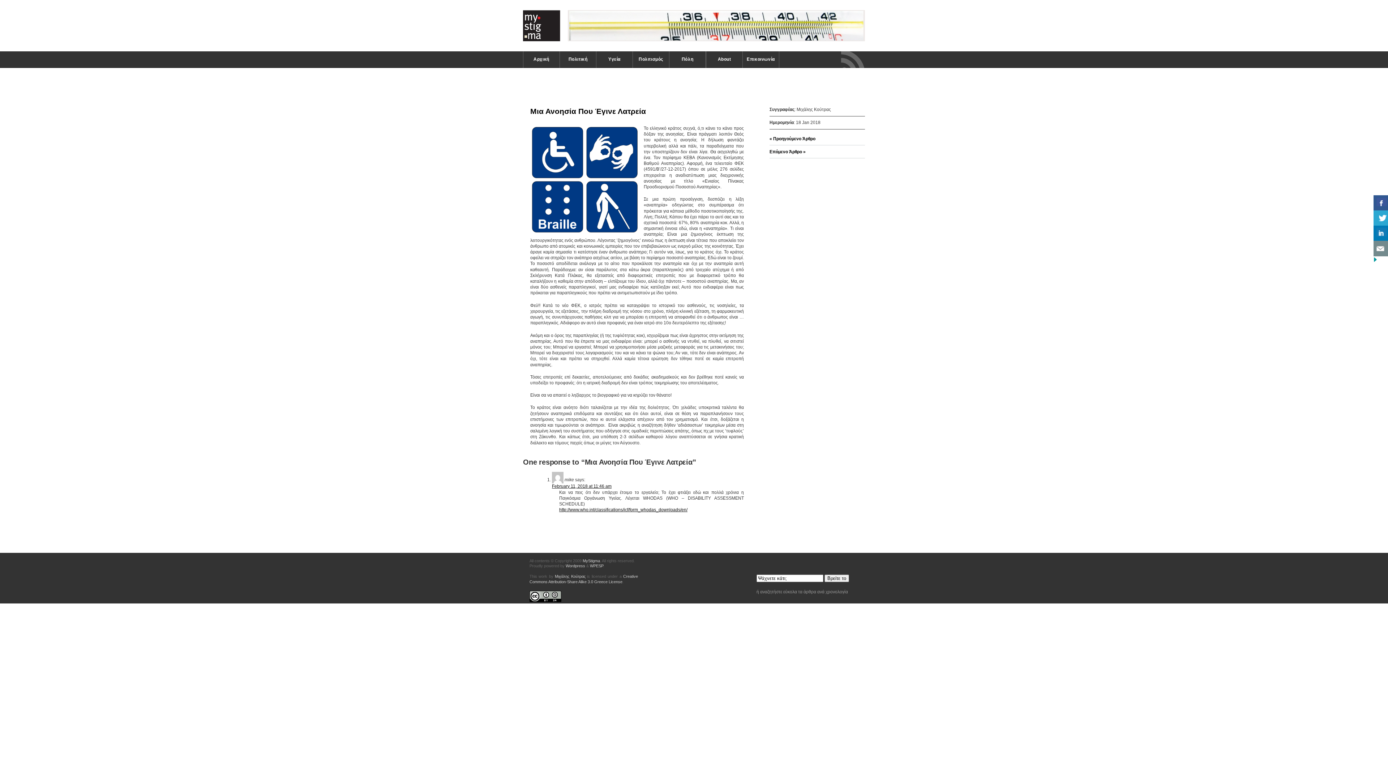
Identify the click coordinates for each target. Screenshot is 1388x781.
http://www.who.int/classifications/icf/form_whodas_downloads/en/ (623, 509)
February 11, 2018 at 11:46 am (582, 486)
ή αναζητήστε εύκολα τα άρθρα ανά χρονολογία (802, 591)
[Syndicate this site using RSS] (853, 59)
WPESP (596, 566)
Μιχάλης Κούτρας (570, 576)
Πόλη (687, 59)
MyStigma (694, 25)
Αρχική (541, 59)
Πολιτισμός (651, 59)
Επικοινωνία (761, 59)
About (724, 59)
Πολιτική (578, 59)
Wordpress (575, 566)
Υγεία (614, 59)
